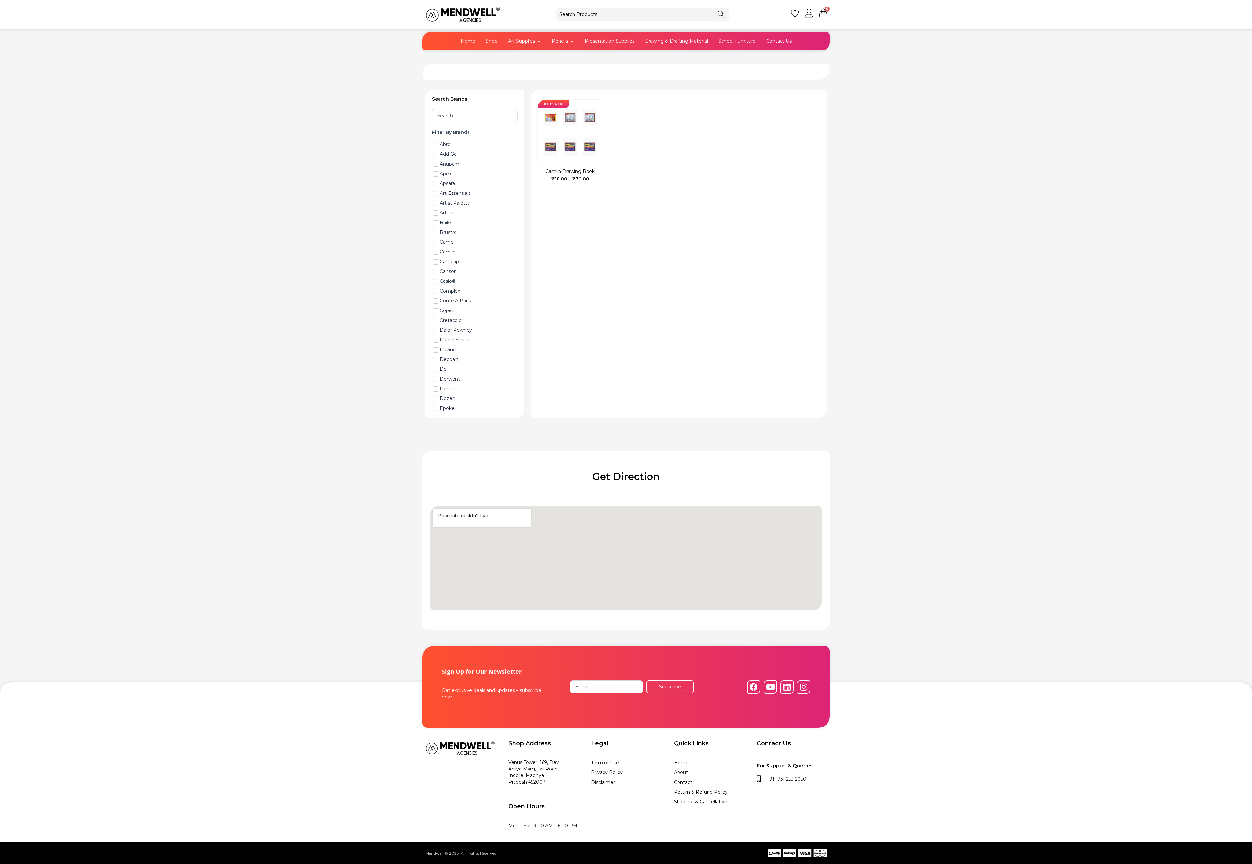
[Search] (721, 14)
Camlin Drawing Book (570, 171)
